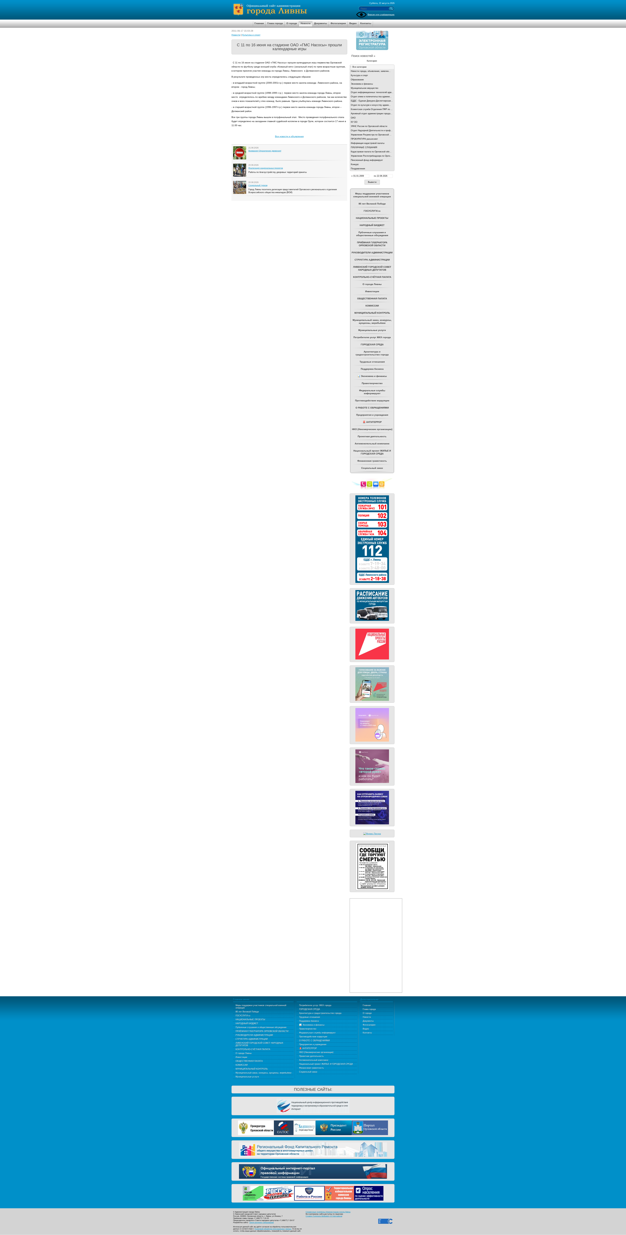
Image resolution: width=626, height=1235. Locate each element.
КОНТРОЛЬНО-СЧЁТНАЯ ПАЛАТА (253, 1049)
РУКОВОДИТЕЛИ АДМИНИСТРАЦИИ (254, 1035)
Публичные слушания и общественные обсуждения (261, 1027)
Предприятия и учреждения (312, 1044)
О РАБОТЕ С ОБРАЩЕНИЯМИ (314, 1040)
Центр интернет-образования (261, 1222)
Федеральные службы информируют (317, 1032)
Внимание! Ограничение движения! (264, 151)
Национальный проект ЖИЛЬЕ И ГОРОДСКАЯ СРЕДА (326, 1064)
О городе (367, 1013)
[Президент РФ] (334, 1127)
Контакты (367, 1032)
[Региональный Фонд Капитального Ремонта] (313, 1149)
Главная (367, 1005)
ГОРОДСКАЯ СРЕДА (309, 1009)
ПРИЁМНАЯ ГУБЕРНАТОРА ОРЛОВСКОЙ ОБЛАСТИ (262, 1031)
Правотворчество (307, 1029)
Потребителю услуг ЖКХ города (315, 1005)
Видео (366, 1029)
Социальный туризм (257, 185)
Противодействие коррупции (313, 1036)
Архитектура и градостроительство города (320, 1013)
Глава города (369, 1009)
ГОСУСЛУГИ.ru (243, 1015)
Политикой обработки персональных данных (272, 1229)
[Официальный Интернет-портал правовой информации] (313, 1171)
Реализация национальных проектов (265, 168)
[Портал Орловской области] (370, 1127)
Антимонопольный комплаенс (313, 1060)
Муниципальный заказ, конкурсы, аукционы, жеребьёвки (263, 1073)
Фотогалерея (369, 1025)
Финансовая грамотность (311, 1068)
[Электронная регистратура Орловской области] (372, 49)
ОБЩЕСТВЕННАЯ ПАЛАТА (249, 1061)
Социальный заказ (308, 1072)
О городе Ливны (244, 1053)
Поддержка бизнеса (309, 1021)
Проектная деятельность (311, 1056)
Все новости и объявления (289, 136)
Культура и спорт (251, 35)
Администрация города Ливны (288, 10)
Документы (368, 1021)
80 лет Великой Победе (247, 1011)
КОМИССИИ (242, 1065)
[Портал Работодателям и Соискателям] (309, 1193)
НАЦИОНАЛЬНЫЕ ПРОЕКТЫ (250, 1019)
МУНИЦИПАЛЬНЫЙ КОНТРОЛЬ (252, 1069)
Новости (235, 35)
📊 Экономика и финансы (311, 1025)
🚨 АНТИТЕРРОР (308, 1048)
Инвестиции (241, 1057)
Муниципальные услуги (247, 1076)
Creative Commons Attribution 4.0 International (324, 1216)
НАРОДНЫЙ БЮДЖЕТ (247, 1023)
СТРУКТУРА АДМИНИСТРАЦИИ (252, 1039)
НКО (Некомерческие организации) (316, 1052)
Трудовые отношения (309, 1017)
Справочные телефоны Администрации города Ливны (328, 1212)
